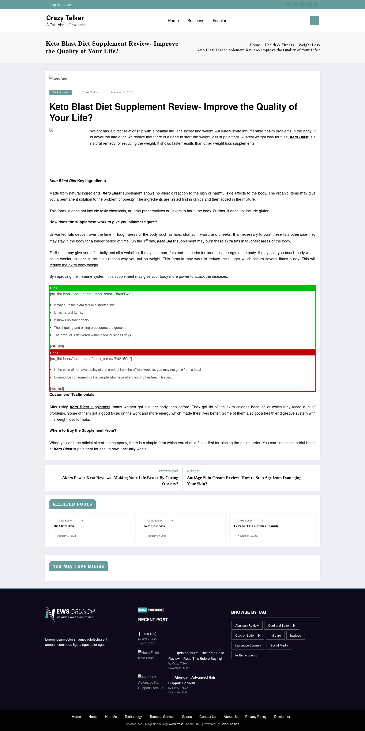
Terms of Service (162, 716)
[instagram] (309, 4)
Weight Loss (60, 92)
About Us (231, 716)
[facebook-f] (288, 4)
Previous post (168, 471)
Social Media (279, 645)
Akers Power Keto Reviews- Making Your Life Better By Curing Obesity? (120, 480)
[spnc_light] (301, 20)
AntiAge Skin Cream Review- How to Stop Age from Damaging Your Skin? (244, 480)
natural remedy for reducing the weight (122, 143)
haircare (275, 635)
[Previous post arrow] (51, 477)
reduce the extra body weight (73, 264)
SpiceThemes (230, 724)
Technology (133, 716)
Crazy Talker (65, 17)
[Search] (293, 20)
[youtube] (315, 4)
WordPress (176, 724)
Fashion (220, 20)
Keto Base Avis (154, 526)
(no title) (150, 633)
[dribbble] (302, 4)
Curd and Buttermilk (282, 625)
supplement (90, 406)
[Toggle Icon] (314, 20)
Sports (187, 716)
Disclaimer (282, 716)
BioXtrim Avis (64, 526)
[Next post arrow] (314, 477)
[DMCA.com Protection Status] (151, 609)
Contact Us (207, 716)
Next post (193, 471)
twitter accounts (246, 655)
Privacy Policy (256, 716)
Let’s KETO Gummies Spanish (256, 526)
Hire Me (111, 716)
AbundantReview (247, 625)
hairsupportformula (248, 645)
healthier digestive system (286, 413)
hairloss (295, 635)
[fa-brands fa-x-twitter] (295, 4)
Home (173, 20)
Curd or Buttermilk (247, 635)
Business (195, 20)
